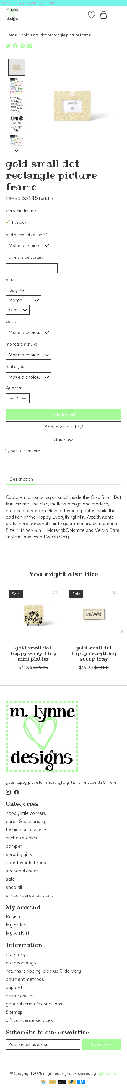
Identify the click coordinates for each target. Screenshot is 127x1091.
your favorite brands (27, 862)
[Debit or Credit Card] (62, 1082)
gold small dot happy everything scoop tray (93, 653)
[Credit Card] (43, 1082)
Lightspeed (107, 1073)
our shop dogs (21, 963)
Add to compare (25, 450)
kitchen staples (21, 838)
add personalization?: (26, 234)
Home (11, 35)
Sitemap (14, 1012)
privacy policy (20, 995)
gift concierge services (29, 895)
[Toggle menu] (115, 15)
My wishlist (17, 933)
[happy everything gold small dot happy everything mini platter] (33, 614)
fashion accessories (27, 829)
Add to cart (63, 414)
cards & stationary (25, 821)
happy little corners (26, 813)
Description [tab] (21, 479)
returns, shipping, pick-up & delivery (43, 971)
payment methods (25, 979)
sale (10, 879)
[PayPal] (53, 1082)
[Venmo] (81, 1082)
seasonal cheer (22, 871)
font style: (15, 366)
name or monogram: (24, 257)
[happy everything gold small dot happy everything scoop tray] (93, 614)
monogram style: (21, 344)
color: (11, 321)
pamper (14, 846)
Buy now (63, 439)
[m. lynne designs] (12, 14)
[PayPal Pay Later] (72, 1082)
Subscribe (101, 1044)
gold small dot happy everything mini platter (33, 653)
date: (10, 279)
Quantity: (14, 388)
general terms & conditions (34, 1004)
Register (14, 916)
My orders (17, 925)
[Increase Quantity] (24, 398)
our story (15, 954)
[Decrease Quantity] (11, 398)
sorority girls (19, 854)
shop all (14, 887)
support (14, 987)
